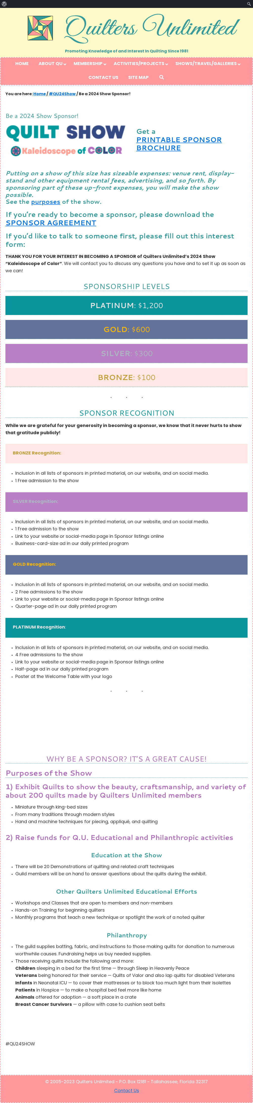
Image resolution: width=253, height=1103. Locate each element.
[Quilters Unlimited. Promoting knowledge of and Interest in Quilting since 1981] (126, 28)
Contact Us (126, 1091)
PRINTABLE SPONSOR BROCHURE (179, 144)
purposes (45, 201)
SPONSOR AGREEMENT (50, 222)
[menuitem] (4, 4)
